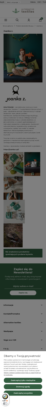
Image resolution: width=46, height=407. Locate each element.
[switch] (5, 403)
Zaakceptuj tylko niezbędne (23, 380)
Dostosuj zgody (23, 387)
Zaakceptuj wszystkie (23, 393)
